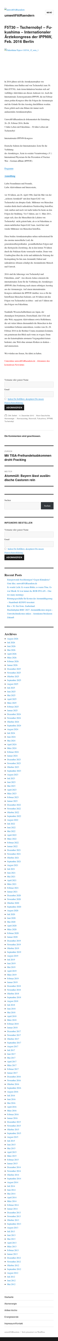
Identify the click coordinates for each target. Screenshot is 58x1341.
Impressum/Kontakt (13, 1323)
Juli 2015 (11, 1140)
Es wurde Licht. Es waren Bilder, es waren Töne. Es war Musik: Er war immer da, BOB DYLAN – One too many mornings (29, 591)
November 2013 (14, 1216)
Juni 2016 (11, 1099)
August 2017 (12, 1046)
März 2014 (11, 1201)
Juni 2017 (11, 1053)
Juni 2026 (11, 646)
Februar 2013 (13, 1250)
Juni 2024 (11, 736)
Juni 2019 (11, 963)
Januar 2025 (12, 710)
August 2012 (12, 1272)
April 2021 (11, 880)
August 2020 (12, 910)
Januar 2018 (12, 1027)
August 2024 (12, 729)
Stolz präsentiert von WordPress (33, 1332)
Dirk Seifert (12, 415)
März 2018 (11, 1019)
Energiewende (11, 1316)
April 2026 (11, 653)
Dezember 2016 (14, 1076)
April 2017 (11, 1061)
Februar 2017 (13, 1069)
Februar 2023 (13, 797)
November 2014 (14, 1170)
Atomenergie (9, 418)
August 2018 (12, 1001)
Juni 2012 (11, 1280)
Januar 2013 (12, 1254)
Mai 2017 (11, 1057)
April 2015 (11, 1152)
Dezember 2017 (14, 1031)
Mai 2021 (11, 876)
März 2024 (11, 748)
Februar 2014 (13, 1204)
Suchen (7, 500)
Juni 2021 (11, 872)
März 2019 (11, 974)
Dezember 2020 (14, 895)
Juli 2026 (11, 642)
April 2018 (11, 1016)
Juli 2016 (11, 1095)
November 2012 (14, 1261)
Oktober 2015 (13, 1129)
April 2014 (11, 1197)
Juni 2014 (11, 1189)
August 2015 (12, 1137)
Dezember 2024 (14, 714)
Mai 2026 (11, 650)
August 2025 (12, 683)
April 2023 (11, 789)
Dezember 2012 (14, 1257)
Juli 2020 (11, 914)
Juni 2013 (11, 1235)
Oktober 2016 (13, 1084)
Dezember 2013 (14, 1212)
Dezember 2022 (14, 804)
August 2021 (12, 865)
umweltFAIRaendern (19, 15)
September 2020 (14, 906)
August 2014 (12, 1182)
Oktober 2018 (13, 993)
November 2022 (14, 808)
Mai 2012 (11, 1284)
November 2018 (14, 989)
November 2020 (14, 899)
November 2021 (14, 853)
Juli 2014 (11, 1186)
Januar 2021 (12, 891)
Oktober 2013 (13, 1220)
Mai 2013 (11, 1238)
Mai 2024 (11, 740)
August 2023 (12, 774)
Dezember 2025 (14, 668)
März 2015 (11, 1155)
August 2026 (12, 638)
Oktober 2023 (13, 767)
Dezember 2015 (14, 1121)
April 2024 (11, 744)
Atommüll (32, 418)
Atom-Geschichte (43, 415)
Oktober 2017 (13, 1038)
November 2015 (14, 1125)
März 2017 (11, 1065)
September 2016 (14, 1087)
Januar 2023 (12, 801)
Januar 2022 (12, 846)
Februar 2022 (13, 842)
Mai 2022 (11, 831)
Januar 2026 (12, 665)
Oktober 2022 (13, 812)
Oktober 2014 (13, 1174)
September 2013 (14, 1223)
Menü (49, 12)
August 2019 (12, 955)
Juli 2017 (11, 1050)
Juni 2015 (11, 1144)
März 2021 (11, 884)
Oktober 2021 (13, 857)
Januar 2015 (12, 1163)
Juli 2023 (11, 778)
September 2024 (14, 725)
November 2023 (14, 763)
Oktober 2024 (13, 721)
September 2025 (14, 680)
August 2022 (12, 819)
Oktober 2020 (13, 902)
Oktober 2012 (13, 1265)
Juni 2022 (11, 827)
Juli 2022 (11, 823)
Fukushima (41, 418)
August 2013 (12, 1227)
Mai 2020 (11, 921)
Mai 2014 (11, 1193)
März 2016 (11, 1110)
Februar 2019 (13, 978)
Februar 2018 (13, 1023)
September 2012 (14, 1269)
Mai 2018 (11, 1012)
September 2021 (14, 861)
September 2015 (14, 1133)
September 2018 (14, 997)
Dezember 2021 (14, 850)
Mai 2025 (11, 695)
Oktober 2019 (13, 948)
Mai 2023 (11, 785)
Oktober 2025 (13, 676)
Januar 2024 (12, 755)
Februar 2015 (13, 1159)
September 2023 (14, 770)
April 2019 (11, 970)
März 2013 (11, 1246)
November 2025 (14, 672)
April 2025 (11, 699)
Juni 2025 (11, 691)
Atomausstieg (22, 418)
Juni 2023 (11, 782)
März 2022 (11, 838)
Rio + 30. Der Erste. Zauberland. (21, 606)
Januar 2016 (12, 1118)
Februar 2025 (13, 706)
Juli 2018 (11, 1004)
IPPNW (49, 418)
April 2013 (11, 1242)
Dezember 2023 (14, 759)
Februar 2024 (13, 751)
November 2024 (14, 717)
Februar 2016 (13, 1114)
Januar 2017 (12, 1072)
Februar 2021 (13, 887)
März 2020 (11, 929)
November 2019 (14, 944)
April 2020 (11, 925)
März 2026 (11, 657)
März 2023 (11, 793)
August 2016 (12, 1091)
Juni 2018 (11, 1008)
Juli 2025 (11, 687)
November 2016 (14, 1080)
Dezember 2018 (14, 986)
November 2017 (14, 1035)
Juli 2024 (11, 733)
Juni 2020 (11, 918)
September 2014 (14, 1178)
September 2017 (14, 1042)
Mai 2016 (11, 1103)
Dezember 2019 (14, 940)
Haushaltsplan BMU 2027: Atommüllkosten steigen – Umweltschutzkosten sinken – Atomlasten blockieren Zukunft (30, 613)
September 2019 (14, 952)
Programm (8, 168)
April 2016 (11, 1106)
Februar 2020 (13, 933)
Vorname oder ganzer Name (16, 379)
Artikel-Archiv (10, 1310)
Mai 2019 (11, 967)
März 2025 (11, 702)
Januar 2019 (12, 982)
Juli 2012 (11, 1276)
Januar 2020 (12, 936)
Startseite (8, 1297)
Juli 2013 (11, 1231)
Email (6, 389)
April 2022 (11, 835)
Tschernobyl (9, 421)
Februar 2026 (13, 661)
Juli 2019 (11, 959)
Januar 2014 (12, 1208)
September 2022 (14, 816)
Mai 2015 (11, 1148)
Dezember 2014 (14, 1167)
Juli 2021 (11, 868)
